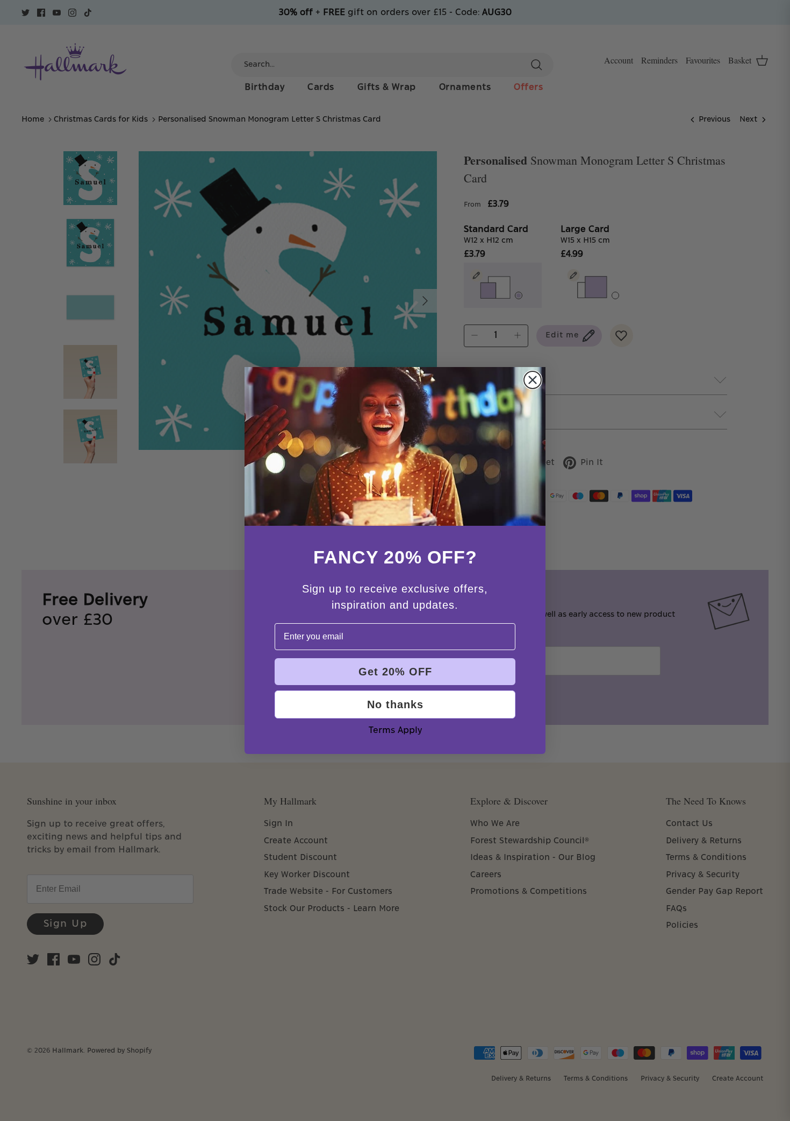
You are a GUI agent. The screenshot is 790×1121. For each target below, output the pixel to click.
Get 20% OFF (395, 672)
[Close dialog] (532, 380)
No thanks (395, 704)
